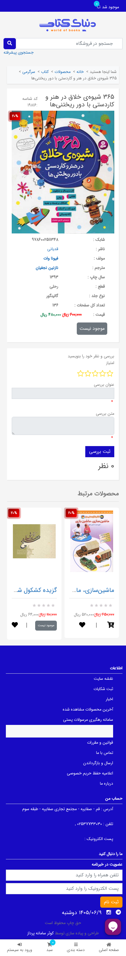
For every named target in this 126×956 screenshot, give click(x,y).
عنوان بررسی (104, 384)
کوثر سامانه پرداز (40, 933)
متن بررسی (105, 413)
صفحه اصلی (109, 950)
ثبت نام (111, 902)
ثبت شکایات (103, 689)
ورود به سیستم (19, 950)
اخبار (109, 699)
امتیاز (110, 363)
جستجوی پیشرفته (19, 52)
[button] (110, 625)
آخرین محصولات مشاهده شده (88, 709)
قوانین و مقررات (100, 742)
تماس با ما (104, 753)
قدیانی (52, 249)
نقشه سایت (103, 678)
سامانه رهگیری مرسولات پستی (88, 719)
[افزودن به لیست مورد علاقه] (15, 625)
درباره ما (106, 783)
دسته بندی (76, 950)
